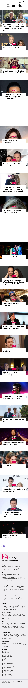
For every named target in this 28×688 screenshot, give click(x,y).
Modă (3, 594)
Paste (8, 623)
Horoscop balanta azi (7, 674)
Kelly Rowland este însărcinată (10, 536)
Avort (20, 607)
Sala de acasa (11, 618)
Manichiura (7, 588)
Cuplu (24, 566)
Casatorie (7, 568)
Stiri (14, 43)
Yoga (21, 614)
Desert (8, 626)
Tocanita (12, 625)
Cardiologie (9, 607)
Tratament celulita (13, 589)
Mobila (23, 634)
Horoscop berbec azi (7, 675)
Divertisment (6, 573)
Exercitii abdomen (16, 615)
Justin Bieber (17, 578)
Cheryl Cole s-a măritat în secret (12, 467)
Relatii (20, 566)
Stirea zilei (14, 643)
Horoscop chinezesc (7, 656)
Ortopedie (9, 609)
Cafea (23, 623)
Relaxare (17, 614)
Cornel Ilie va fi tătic (10, 257)
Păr (3, 586)
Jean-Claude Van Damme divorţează (12, 304)
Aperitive (4, 626)
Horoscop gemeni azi (7, 662)
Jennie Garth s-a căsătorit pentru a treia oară (12, 211)
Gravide (16, 637)
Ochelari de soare (17, 598)
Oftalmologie (15, 607)
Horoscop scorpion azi (7, 667)
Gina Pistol (11, 578)
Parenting (23, 635)
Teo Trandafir (18, 576)
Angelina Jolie (5, 577)
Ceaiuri (8, 605)
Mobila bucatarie (6, 634)
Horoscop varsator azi (7, 670)
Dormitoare (10, 635)
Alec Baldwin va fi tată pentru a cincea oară (14, 49)
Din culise (4, 643)
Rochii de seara (9, 595)
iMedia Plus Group (16, 681)
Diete (3, 614)
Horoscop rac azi (6, 660)
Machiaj (23, 586)
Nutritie (23, 615)
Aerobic (9, 615)
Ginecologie (22, 605)
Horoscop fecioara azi (7, 663)
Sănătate (4, 603)
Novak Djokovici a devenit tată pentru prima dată (12, 397)
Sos (17, 623)
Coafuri (18, 586)
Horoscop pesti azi (6, 671)
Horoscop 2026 (5, 651)
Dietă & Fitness (6, 612)
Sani (3, 588)
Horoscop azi (5, 654)
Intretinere (4, 615)
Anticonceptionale (18, 606)
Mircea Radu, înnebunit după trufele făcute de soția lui (13, 327)
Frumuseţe (5, 585)
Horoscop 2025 (5, 652)
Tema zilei (19, 643)
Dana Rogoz (12, 577)
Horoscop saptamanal (7, 677)
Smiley (22, 577)
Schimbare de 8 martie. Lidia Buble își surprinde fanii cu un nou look (13, 73)
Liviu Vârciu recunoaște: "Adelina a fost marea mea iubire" (13, 514)
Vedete (14, 20)
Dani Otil (17, 577)
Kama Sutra (15, 568)
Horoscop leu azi (6, 673)
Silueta (19, 617)
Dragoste (4, 566)
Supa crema (22, 625)
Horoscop (4, 649)
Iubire (3, 568)
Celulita (20, 588)
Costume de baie (6, 597)
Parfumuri (13, 586)
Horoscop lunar (6, 659)
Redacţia (3, 685)
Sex (11, 568)
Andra (3, 578)
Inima (11, 605)
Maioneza (13, 626)
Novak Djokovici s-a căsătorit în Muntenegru (14, 490)
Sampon (13, 588)
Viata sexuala (15, 566)
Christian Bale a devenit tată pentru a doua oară (13, 444)
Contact (8, 685)
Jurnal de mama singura (8, 637)
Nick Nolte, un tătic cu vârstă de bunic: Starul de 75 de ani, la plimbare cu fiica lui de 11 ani (13, 27)
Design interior (17, 635)
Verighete (10, 598)
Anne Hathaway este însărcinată (10, 142)
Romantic (9, 566)
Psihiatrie (15, 609)
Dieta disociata (13, 617)
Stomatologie (5, 606)
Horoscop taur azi (6, 664)
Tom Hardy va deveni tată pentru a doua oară (12, 165)
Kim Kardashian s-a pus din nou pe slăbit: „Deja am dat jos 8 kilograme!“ (13, 96)
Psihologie (15, 605)
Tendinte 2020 (5, 600)
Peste (15, 623)
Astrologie (4, 658)
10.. (12, 546)
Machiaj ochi (5, 589)
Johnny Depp (11, 576)
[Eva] (4, 1)
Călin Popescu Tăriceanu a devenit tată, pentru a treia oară (13, 375)
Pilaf (17, 626)
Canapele (4, 635)
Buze (16, 588)
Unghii (9, 586)
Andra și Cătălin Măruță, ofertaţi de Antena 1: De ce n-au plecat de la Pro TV (14, 282)
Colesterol (11, 606)
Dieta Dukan (12, 614)
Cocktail (16, 625)
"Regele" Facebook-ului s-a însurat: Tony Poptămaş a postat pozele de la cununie (13, 189)
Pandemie (6, 646)
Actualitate (5, 641)
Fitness (6, 614)
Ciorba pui (9, 627)
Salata (20, 623)
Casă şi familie (6, 632)
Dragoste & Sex (6, 565)
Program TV (8, 580)
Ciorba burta (16, 627)
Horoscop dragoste (6, 655)
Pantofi (12, 597)
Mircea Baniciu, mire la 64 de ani (13, 420)
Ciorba (11, 623)
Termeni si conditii (18, 683)
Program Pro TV (16, 580)
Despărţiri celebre (12, 644)
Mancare (4, 623)
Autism (9, 638)
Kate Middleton (14, 574)
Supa (3, 625)
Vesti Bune (19, 644)
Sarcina (4, 605)
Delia (6, 578)
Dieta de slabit (5, 617)
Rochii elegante (18, 597)
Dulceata (7, 625)
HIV (6, 609)
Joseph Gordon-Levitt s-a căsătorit (12, 351)
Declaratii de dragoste (13, 569)
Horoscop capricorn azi (7, 666)
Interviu (9, 643)
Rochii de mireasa (18, 595)
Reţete (4, 622)
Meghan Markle (6, 574)
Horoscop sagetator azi (7, 668)
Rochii (5, 586)
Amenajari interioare (16, 634)
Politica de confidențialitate (7, 683)
